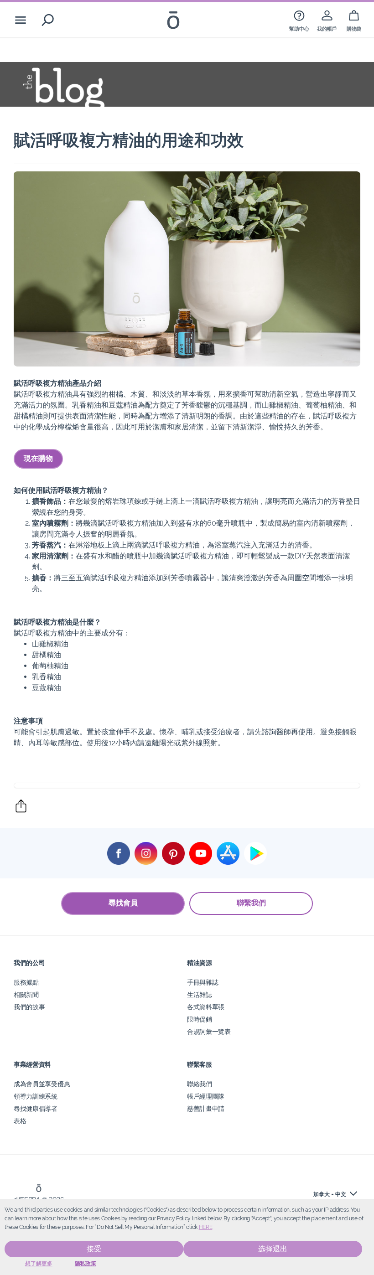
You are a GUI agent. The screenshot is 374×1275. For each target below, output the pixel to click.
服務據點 (26, 982)
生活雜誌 (199, 994)
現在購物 (38, 458)
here (206, 1227)
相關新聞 (26, 994)
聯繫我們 (251, 902)
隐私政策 (85, 1263)
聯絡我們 (199, 1084)
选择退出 (272, 1248)
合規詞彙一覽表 (209, 1031)
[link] (299, 19)
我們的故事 (29, 1007)
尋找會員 (123, 902)
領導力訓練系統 (35, 1096)
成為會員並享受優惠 (42, 1084)
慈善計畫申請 (205, 1108)
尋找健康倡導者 (35, 1108)
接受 (94, 1248)
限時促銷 (199, 1019)
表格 (20, 1121)
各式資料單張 (205, 1007)
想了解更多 (38, 1263)
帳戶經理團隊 (205, 1096)
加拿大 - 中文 (329, 1194)
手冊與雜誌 (202, 982)
